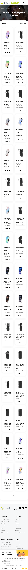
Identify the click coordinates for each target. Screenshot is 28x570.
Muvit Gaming (4, 526)
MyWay (3, 530)
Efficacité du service (6, 546)
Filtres (4, 23)
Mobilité (17, 526)
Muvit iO (3, 523)
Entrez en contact (5, 542)
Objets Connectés (20, 532)
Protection (17, 519)
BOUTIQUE (14, 2)
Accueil (2, 8)
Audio (16, 521)
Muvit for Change (5, 519)
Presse (16, 546)
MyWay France (4, 532)
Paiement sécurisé (6, 544)
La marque (18, 544)
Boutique (8, 8)
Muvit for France (5, 521)
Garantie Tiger (4, 549)
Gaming (17, 530)
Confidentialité (19, 548)
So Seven (3, 535)
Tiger (2, 528)
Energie (17, 523)
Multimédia (18, 528)
